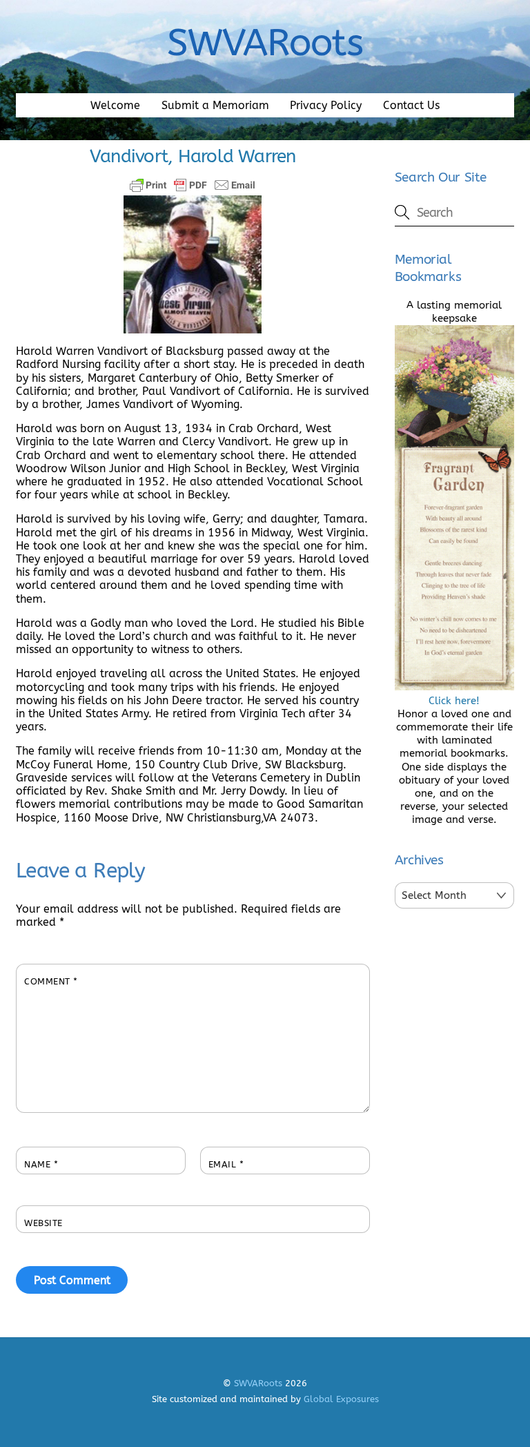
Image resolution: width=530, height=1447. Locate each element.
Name (41, 1164)
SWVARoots (258, 1383)
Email (226, 1164)
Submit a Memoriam (215, 105)
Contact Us (411, 105)
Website (43, 1223)
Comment (51, 981)
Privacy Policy (326, 105)
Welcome (115, 105)
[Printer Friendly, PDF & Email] (192, 185)
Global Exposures (341, 1399)
